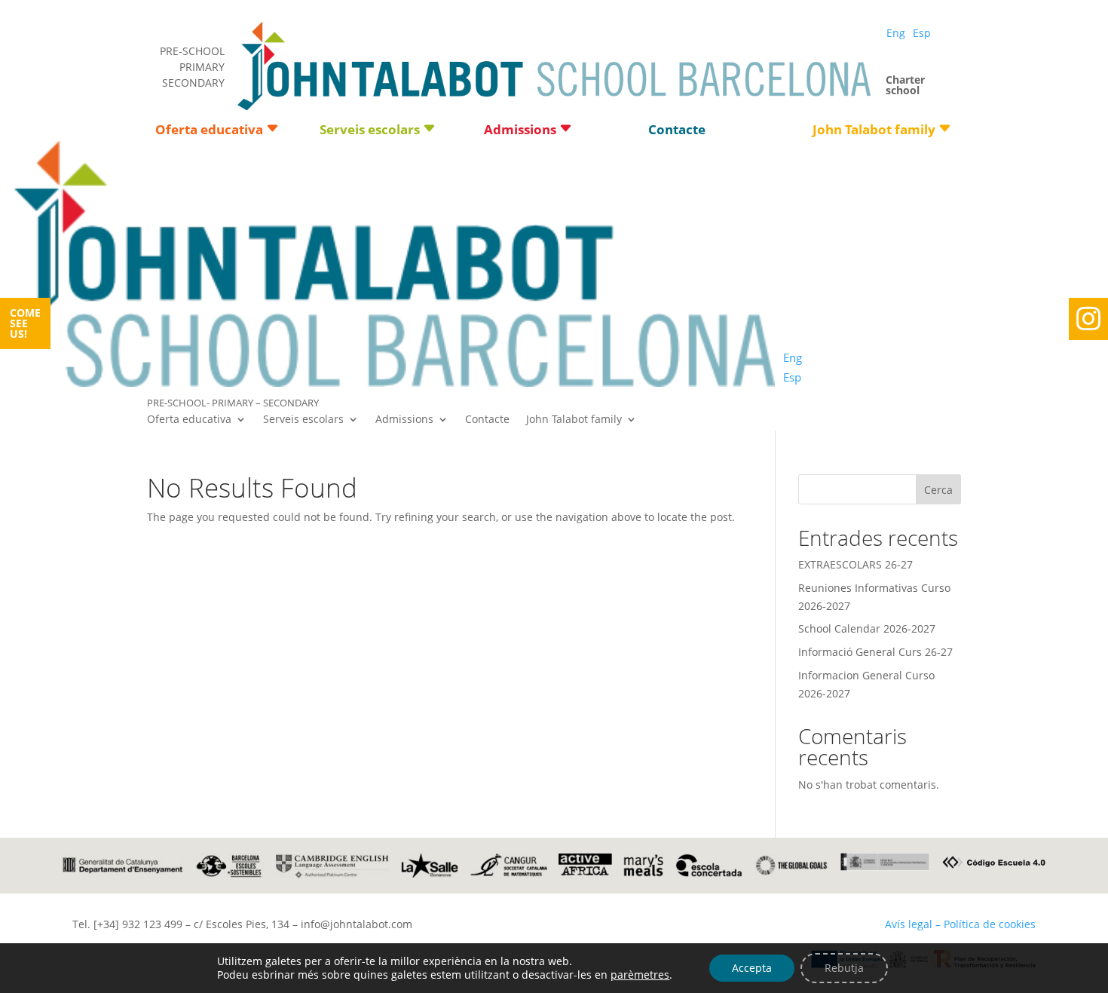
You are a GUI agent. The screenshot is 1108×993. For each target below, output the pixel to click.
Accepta (752, 968)
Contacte (677, 131)
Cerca (938, 490)
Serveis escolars (370, 131)
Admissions (520, 131)
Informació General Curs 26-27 (875, 652)
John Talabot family (874, 131)
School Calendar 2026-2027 (866, 628)
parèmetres (640, 975)
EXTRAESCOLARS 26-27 (855, 564)
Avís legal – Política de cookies (960, 924)
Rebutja (844, 968)
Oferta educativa (209, 131)
